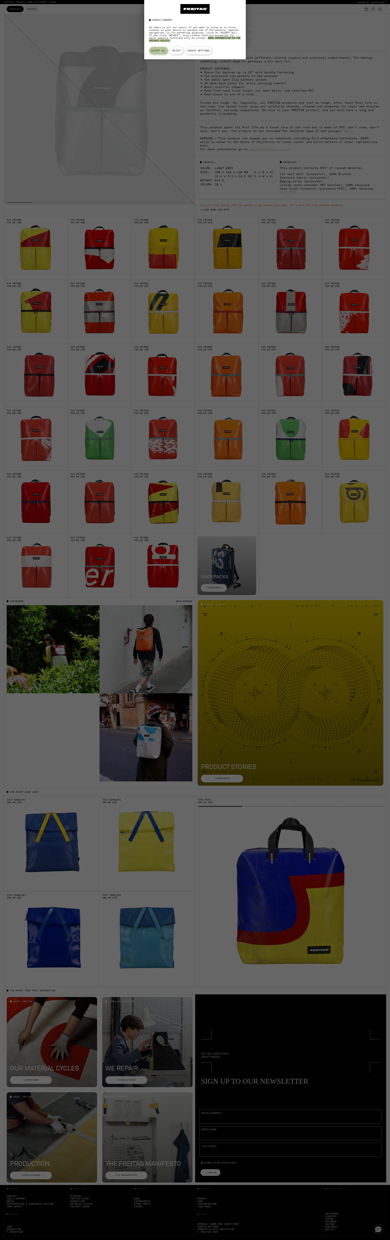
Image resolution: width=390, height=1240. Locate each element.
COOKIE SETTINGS (198, 50)
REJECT (176, 50)
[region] (195, 29)
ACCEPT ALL (158, 50)
